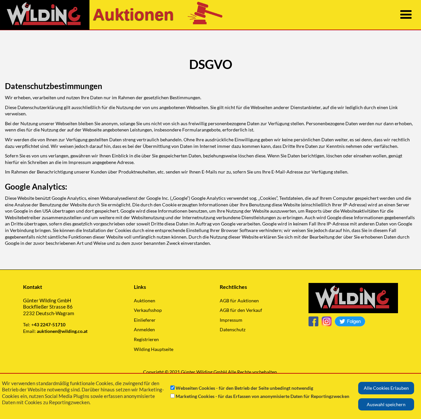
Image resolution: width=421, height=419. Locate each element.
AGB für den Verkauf (241, 310)
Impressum (231, 320)
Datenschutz (232, 329)
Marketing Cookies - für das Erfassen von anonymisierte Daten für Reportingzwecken (262, 396)
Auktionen (144, 300)
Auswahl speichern (386, 404)
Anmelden (144, 329)
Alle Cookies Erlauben (386, 388)
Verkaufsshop (148, 310)
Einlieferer (145, 320)
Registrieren (146, 339)
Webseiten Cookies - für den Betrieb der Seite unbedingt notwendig (244, 388)
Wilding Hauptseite (153, 349)
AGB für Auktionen (239, 300)
